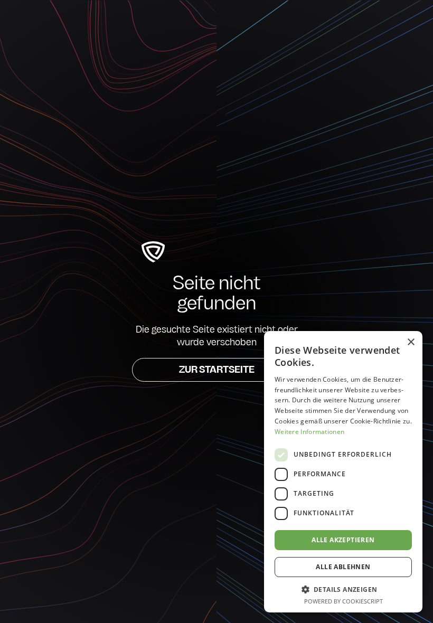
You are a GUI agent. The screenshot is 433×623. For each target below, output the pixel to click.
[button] (343, 589)
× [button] (411, 342)
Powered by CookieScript (343, 601)
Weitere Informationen (309, 431)
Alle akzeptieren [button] (343, 539)
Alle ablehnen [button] (343, 566)
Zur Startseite (217, 370)
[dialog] (343, 471)
